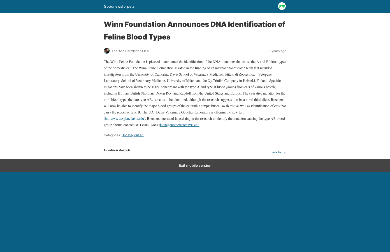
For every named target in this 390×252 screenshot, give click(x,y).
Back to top (278, 152)
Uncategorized (133, 135)
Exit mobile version (195, 165)
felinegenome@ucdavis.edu (179, 124)
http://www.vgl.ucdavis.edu (124, 118)
